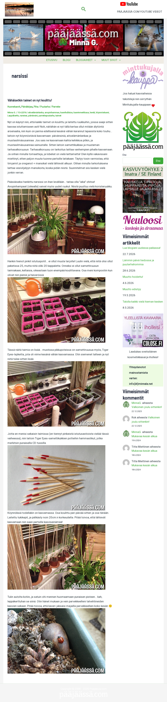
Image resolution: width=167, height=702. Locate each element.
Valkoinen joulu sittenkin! (147, 407)
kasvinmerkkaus (81, 112)
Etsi (124, 155)
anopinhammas (52, 112)
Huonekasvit (14, 106)
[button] (83, 9)
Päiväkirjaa (27, 106)
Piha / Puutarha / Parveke (47, 106)
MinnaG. (137, 403)
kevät (92, 112)
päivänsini (33, 115)
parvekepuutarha (46, 115)
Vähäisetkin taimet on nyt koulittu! (30, 100)
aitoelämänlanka (36, 112)
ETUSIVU (51, 60)
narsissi (23, 115)
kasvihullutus (66, 112)
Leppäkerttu (13, 115)
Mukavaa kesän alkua (144, 436)
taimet (58, 115)
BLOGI (66, 60)
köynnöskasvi (102, 112)
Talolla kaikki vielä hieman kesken (143, 301)
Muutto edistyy (132, 289)
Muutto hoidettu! (133, 276)
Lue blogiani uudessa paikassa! (141, 247)
